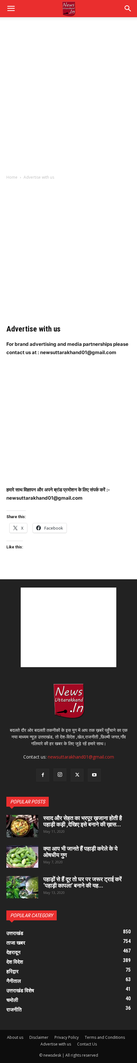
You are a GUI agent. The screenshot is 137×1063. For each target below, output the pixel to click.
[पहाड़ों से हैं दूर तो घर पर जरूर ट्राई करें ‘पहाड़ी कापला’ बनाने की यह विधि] (22, 887)
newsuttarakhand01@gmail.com (81, 757)
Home (12, 177)
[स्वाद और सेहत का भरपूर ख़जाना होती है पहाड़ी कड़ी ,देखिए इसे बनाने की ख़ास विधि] (22, 826)
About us (15, 1037)
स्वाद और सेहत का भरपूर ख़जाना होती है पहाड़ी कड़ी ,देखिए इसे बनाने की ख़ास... (82, 821)
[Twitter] (77, 775)
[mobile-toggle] (11, 8)
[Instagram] (60, 774)
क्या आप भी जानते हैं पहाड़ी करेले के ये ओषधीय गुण (80, 851)
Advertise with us (55, 1044)
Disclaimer (38, 1037)
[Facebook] (42, 775)
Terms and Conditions (105, 1037)
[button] (128, 8)
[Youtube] (94, 775)
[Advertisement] (68, 99)
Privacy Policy (66, 1037)
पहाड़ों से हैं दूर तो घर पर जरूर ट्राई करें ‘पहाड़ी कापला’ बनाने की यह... (82, 882)
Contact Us (87, 1044)
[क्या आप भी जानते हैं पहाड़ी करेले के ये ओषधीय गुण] (22, 856)
